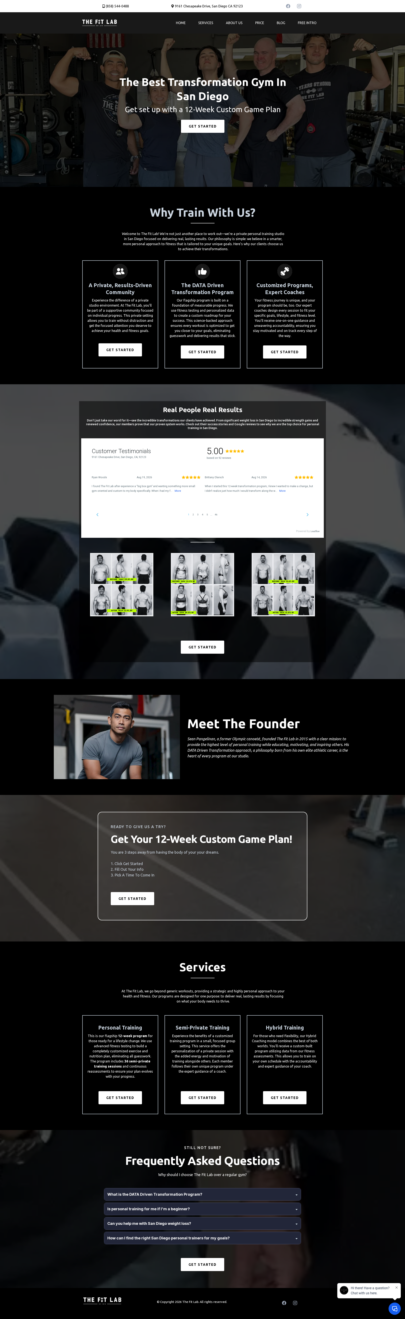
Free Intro (307, 23)
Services (205, 23)
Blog (281, 23)
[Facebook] (288, 6)
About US (234, 23)
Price (259, 23)
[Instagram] (299, 6)
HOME (181, 23)
